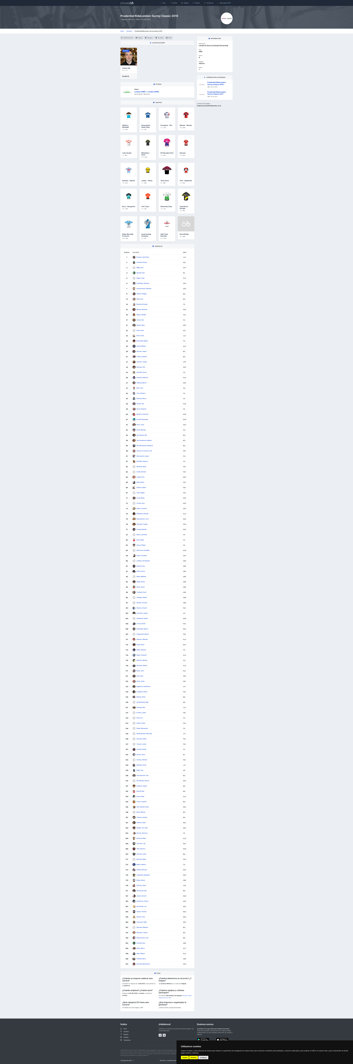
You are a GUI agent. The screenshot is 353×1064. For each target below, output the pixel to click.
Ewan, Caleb (140, 796)
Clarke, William (141, 346)
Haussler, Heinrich (142, 377)
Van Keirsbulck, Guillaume (145, 445)
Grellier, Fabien (141, 487)
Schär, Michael (141, 430)
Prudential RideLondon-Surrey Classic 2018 (216, 83)
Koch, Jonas (140, 424)
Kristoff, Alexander (142, 419)
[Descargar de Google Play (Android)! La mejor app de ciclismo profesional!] (203, 1039)
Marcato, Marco (141, 398)
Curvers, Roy (141, 503)
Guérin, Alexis (141, 723)
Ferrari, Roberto (141, 409)
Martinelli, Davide (142, 304)
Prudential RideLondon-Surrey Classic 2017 (216, 93)
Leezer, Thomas (141, 911)
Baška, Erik (140, 267)
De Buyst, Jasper (142, 786)
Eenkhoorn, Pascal (142, 901)
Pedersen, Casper (142, 524)
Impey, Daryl (140, 644)
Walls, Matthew (141, 576)
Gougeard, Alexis (142, 691)
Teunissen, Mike (142, 922)
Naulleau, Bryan (141, 466)
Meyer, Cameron (142, 655)
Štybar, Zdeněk (141, 314)
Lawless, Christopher (143, 560)
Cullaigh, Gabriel (142, 597)
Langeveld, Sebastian (143, 875)
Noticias (126, 1037)
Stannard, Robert (142, 665)
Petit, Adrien (140, 482)
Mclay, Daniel (141, 880)
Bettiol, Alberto (141, 864)
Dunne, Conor (141, 754)
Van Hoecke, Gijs (142, 435)
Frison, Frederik (141, 801)
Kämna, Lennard (142, 508)
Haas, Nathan (141, 953)
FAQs (170, 37)
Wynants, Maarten (142, 927)
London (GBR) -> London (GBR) (146, 92)
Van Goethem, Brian (143, 807)
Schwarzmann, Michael (144, 288)
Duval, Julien (141, 681)
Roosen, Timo (141, 916)
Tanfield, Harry (141, 958)
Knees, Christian (142, 555)
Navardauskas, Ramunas (144, 733)
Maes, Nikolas (141, 812)
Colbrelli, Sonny (142, 372)
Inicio (122, 31)
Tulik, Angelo (141, 492)
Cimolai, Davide (141, 749)
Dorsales (160, 37)
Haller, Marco (141, 948)
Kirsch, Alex (140, 335)
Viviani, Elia (140, 320)
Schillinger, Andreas (143, 283)
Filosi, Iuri (140, 718)
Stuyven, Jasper (142, 351)
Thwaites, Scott (141, 592)
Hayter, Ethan (141, 581)
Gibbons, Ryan (141, 822)
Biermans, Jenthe (142, 932)
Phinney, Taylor (141, 885)
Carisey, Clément (142, 759)
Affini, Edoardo (141, 649)
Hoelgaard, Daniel (142, 618)
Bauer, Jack (140, 670)
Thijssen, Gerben (142, 817)
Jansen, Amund (141, 896)
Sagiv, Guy (140, 770)
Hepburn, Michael (142, 639)
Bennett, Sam (141, 272)
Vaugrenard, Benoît (143, 634)
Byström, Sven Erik (142, 414)
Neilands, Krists (141, 765)
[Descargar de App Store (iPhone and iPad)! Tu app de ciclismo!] (222, 1039)
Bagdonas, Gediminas (143, 686)
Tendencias (127, 1040)
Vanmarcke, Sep (142, 890)
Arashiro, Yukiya (142, 361)
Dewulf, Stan (140, 791)
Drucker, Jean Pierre (143, 257)
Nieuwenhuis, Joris (143, 519)
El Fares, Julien (141, 712)
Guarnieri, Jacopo (142, 613)
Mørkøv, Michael (142, 309)
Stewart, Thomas (142, 602)
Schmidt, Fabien (142, 738)
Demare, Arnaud (142, 608)
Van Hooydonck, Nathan (144, 440)
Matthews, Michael (142, 513)
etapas (140, 37)
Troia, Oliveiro (141, 393)
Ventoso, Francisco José (144, 450)
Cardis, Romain (141, 471)
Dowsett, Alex (141, 943)
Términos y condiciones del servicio (170, 1060)
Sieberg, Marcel (141, 382)
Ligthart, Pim (141, 477)
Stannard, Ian (141, 566)
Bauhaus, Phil (141, 367)
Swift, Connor (141, 571)
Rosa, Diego (140, 539)
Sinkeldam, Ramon (142, 629)
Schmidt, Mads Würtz (143, 964)
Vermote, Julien (141, 854)
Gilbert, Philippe (142, 293)
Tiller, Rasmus (141, 848)
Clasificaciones (128, 37)
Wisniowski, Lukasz (143, 456)
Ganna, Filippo (141, 545)
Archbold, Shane (142, 262)
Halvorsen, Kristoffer (143, 550)
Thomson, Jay (141, 843)
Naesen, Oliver (141, 697)
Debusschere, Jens (143, 937)
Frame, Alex (140, 330)
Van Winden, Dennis (143, 780)
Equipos (150, 37)
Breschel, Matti (141, 859)
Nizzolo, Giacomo (142, 833)
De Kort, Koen (141, 325)
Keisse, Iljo (140, 299)
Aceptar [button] (184, 1057)
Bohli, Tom (140, 388)
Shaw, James (141, 587)
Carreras (129, 31)
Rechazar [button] (194, 1057)
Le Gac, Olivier (141, 623)
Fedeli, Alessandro (142, 728)
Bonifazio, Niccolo (142, 461)
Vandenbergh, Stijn (143, 702)
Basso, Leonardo (142, 534)
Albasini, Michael (142, 660)
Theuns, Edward (142, 356)
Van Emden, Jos (142, 906)
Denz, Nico (140, 676)
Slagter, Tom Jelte (142, 827)
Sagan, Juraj (140, 278)
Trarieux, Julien (141, 744)
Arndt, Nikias (141, 498)
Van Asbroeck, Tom (143, 775)
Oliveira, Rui (140, 403)
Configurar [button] (203, 1057)
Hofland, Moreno (142, 869)
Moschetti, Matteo (142, 341)
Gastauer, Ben (141, 707)
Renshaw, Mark (141, 838)
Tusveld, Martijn (142, 529)
